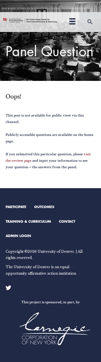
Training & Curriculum (28, 221)
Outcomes (44, 206)
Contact (67, 221)
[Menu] (72, 20)
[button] (90, 22)
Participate (16, 206)
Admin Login (18, 235)
